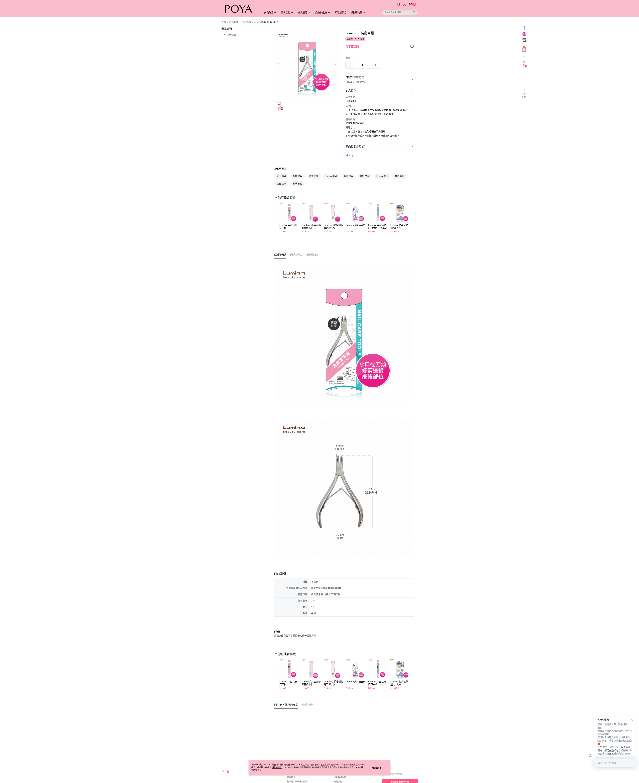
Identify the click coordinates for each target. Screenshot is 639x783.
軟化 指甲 (281, 176)
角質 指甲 (297, 176)
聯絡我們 (338, 782)
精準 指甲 (348, 176)
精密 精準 (281, 183)
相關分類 (280, 169)
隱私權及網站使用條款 (297, 782)
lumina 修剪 (382, 176)
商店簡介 (291, 777)
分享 (351, 155)
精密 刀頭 (364, 176)
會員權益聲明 (340, 777)
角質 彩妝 (314, 176)
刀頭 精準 (399, 176)
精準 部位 (297, 183)
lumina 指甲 (331, 176)
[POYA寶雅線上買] (239, 8)
